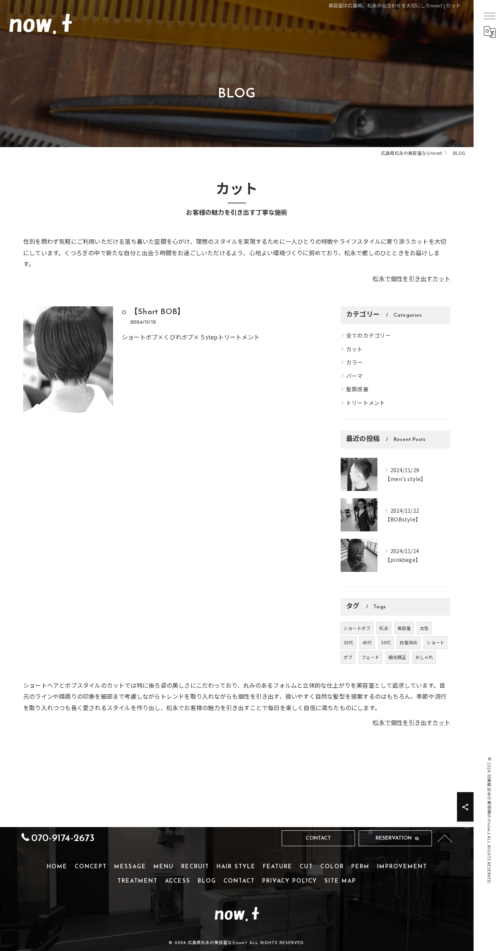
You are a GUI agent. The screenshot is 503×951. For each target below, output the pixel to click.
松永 (383, 628)
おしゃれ (424, 657)
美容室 (404, 628)
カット (354, 349)
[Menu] (489, 15)
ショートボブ (357, 628)
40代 (367, 642)
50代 (386, 642)
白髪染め (409, 642)
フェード (371, 657)
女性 (424, 628)
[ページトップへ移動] (444, 838)
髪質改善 (357, 389)
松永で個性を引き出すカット (411, 278)
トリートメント (365, 402)
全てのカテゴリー (368, 335)
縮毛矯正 (397, 657)
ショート (435, 642)
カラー (354, 362)
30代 (348, 642)
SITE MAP (340, 881)
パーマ (354, 376)
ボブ (348, 657)
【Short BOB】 (157, 312)
